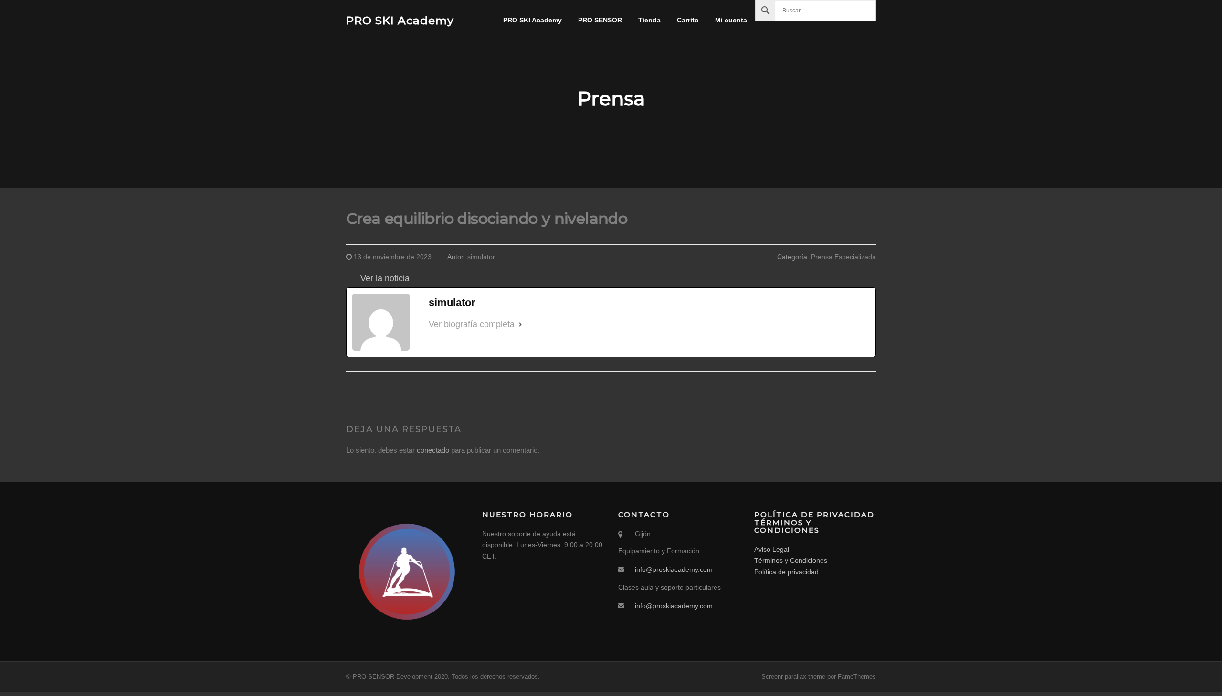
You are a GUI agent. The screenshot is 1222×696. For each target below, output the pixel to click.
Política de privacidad (786, 572)
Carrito (688, 20)
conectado (433, 450)
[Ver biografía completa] (520, 324)
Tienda (649, 20)
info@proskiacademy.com (674, 569)
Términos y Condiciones (790, 560)
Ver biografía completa (472, 324)
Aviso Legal (771, 549)
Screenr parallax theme (793, 676)
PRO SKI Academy (400, 20)
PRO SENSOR (600, 20)
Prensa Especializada (843, 257)
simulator (481, 257)
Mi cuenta (731, 20)
